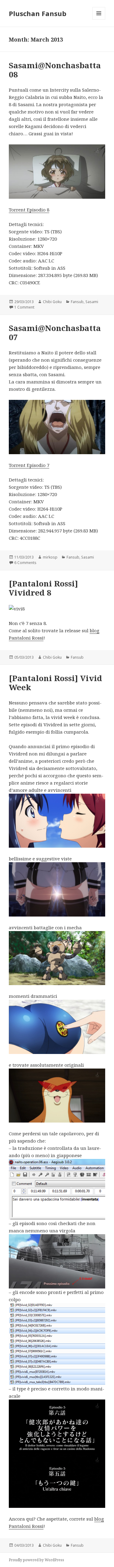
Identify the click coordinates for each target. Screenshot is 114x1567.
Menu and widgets (99, 19)
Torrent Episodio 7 (29, 465)
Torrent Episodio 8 (29, 210)
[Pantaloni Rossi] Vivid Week (55, 683)
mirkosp (50, 557)
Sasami (91, 301)
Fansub (77, 301)
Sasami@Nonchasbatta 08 (55, 70)
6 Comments (25, 562)
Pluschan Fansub (37, 13)
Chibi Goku (52, 301)
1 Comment (24, 307)
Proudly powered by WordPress (36, 1559)
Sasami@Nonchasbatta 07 (55, 333)
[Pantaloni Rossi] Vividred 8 (43, 588)
